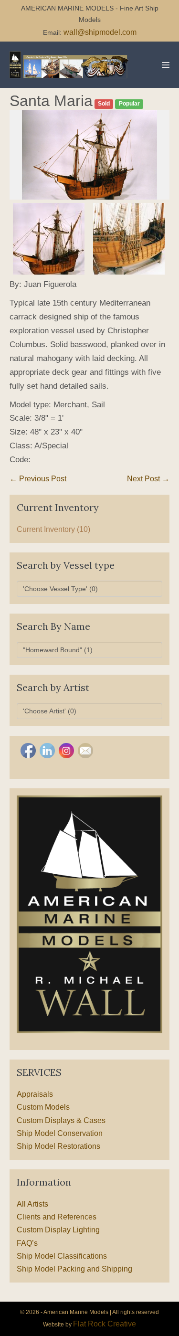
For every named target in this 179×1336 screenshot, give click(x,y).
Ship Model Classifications (62, 1256)
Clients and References (56, 1217)
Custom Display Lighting (58, 1230)
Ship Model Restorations (58, 1146)
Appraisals (35, 1094)
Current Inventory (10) (53, 529)
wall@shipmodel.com (100, 32)
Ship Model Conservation (60, 1133)
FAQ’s (27, 1243)
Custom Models (43, 1107)
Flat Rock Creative (104, 1324)
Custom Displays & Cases (61, 1120)
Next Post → (148, 479)
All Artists (32, 1204)
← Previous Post (38, 479)
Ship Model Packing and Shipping (74, 1269)
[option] (89, 155)
